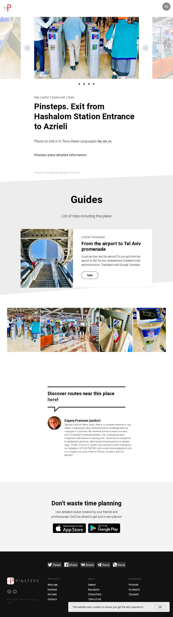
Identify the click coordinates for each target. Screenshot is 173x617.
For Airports (134, 589)
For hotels (133, 584)
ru (109, 141)
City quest (134, 594)
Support (92, 584)
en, (105, 141)
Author (45, 97)
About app (53, 584)
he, (100, 141)
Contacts (52, 599)
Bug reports (94, 589)
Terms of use (94, 599)
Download (52, 589)
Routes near (58, 97)
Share (71, 97)
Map (37, 97)
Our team (52, 594)
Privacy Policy (94, 594)
